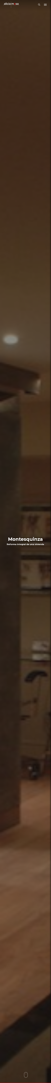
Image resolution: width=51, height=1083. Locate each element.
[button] (45, 4)
